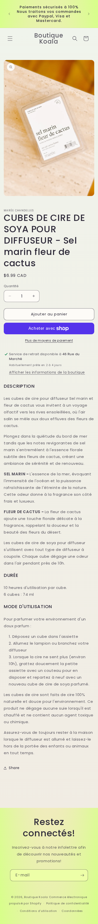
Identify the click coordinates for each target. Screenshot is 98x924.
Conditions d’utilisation (38, 911)
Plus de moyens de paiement (49, 340)
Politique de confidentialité (67, 903)
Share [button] (14, 767)
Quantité (11, 286)
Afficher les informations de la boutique (47, 372)
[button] (10, 38)
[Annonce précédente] (9, 13)
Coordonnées (72, 911)
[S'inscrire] (82, 875)
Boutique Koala (36, 897)
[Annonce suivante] (88, 13)
